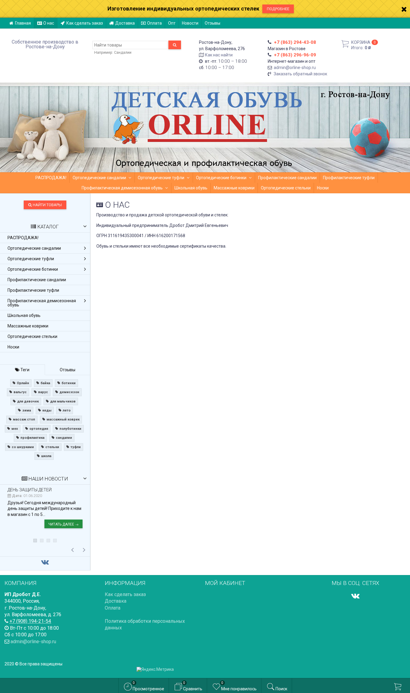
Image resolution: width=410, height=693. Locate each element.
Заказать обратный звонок (300, 73)
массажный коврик (63, 419)
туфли (76, 447)
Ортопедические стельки (286, 187)
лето (67, 410)
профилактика (32, 438)
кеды (46, 410)
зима (26, 410)
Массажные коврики (234, 187)
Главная (23, 23)
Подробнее (278, 9)
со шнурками (23, 447)
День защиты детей (30, 489)
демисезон (69, 392)
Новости (190, 23)
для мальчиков (63, 401)
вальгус (20, 392)
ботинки (69, 383)
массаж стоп (24, 419)
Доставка (125, 23)
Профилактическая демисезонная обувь (122, 187)
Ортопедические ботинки (221, 177)
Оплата (154, 23)
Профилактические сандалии (287, 177)
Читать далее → (63, 524)
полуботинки (70, 429)
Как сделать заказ (84, 23)
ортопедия (38, 429)
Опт (172, 23)
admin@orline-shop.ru (295, 67)
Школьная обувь (190, 187)
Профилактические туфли (349, 177)
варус (43, 392)
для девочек (28, 401)
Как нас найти (219, 55)
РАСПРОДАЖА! (50, 177)
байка (45, 383)
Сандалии (122, 52)
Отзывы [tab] (67, 369)
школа (46, 456)
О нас (48, 23)
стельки (52, 447)
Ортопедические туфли (161, 177)
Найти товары (47, 205)
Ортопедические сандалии (99, 177)
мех (14, 429)
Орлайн (23, 383)
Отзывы (212, 23)
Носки (323, 187)
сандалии (64, 438)
